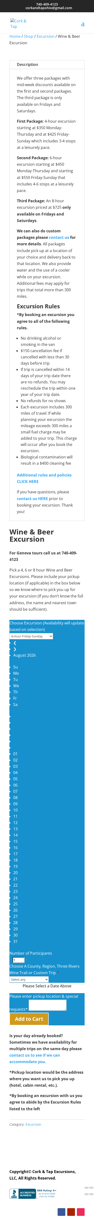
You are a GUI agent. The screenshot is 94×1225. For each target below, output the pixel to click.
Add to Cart (29, 1019)
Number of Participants (30, 953)
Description (27, 64)
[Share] (86, 1187)
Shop (28, 36)
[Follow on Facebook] (61, 1212)
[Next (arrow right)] (91, 1194)
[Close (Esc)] (91, 1187)
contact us (59, 237)
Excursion (45, 36)
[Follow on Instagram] (81, 1212)
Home (14, 36)
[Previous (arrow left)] (86, 1194)
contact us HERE (32, 498)
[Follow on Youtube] (71, 1212)
